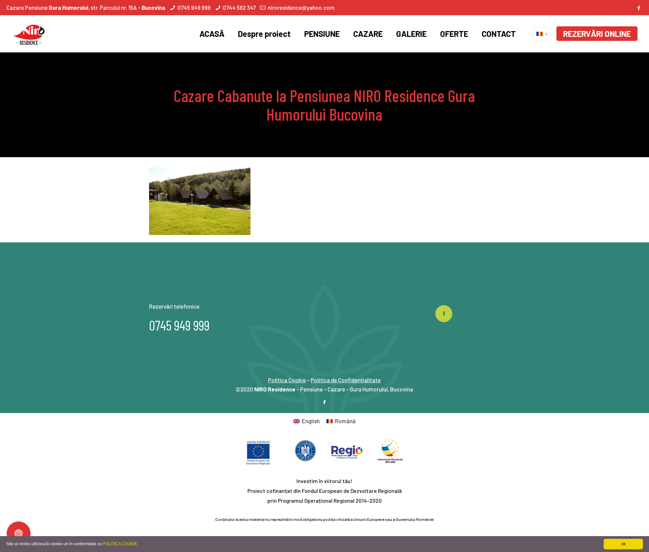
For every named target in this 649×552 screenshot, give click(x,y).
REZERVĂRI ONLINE (597, 34)
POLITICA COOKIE (120, 544)
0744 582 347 (239, 7)
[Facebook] (639, 8)
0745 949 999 (194, 7)
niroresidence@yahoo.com (301, 7)
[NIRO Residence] (29, 33)
